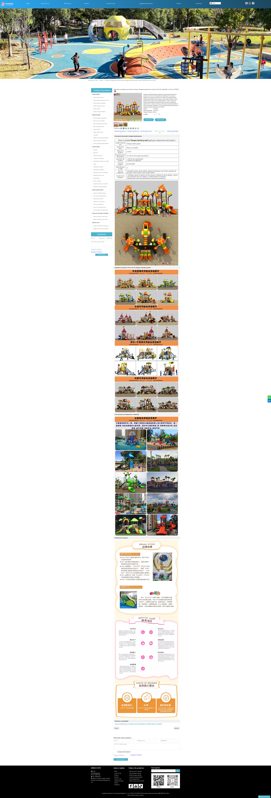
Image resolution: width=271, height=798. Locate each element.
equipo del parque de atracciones (100, 219)
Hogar (115, 771)
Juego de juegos (96, 146)
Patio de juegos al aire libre (135, 773)
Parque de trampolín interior (99, 193)
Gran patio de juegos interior (99, 196)
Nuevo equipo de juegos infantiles (101, 143)
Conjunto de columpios (98, 158)
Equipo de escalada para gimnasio (100, 137)
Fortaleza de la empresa (160, 131)
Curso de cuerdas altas (98, 204)
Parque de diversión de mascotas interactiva (102, 225)
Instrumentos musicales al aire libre (101, 161)
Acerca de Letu (117, 773)
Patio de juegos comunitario (99, 103)
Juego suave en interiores (99, 201)
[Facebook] (253, 3)
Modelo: (145, 108)
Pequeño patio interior (98, 198)
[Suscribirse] (177, 770)
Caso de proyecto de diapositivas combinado (146, 131)
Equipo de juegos (96, 114)
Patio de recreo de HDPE (99, 120)
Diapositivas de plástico (98, 169)
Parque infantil (95, 94)
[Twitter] (246, 3)
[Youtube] (136, 786)
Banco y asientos (97, 181)
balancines (95, 152)
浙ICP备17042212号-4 (164, 793)
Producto (116, 775)
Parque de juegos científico (99, 111)
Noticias (116, 782)
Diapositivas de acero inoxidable (100, 172)
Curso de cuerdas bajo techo (99, 207)
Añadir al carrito (160, 119)
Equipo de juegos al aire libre (99, 140)
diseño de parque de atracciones (100, 216)
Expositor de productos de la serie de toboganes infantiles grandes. (133, 131)
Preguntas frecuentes (119, 781)
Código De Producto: (148, 112)
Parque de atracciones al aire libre (100, 213)
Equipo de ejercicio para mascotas (100, 228)
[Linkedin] (250, 3)
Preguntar (149, 119)
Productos (116, 777)
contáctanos (117, 784)
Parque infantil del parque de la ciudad (101, 100)
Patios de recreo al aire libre (135, 771)
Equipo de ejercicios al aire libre (100, 183)
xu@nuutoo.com (96, 773)
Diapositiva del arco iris (98, 175)
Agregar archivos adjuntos (124, 751)
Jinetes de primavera (97, 155)
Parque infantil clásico (98, 132)
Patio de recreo (95, 222)
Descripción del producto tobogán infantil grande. (120, 131)
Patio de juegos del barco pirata (100, 123)
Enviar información (102, 254)
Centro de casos (117, 779)
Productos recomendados (172, 131)
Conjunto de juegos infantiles (135, 777)
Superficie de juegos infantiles (100, 186)
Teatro (94, 164)
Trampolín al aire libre (98, 166)
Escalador (95, 135)
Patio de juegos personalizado (100, 118)
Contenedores (96, 178)
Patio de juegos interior (97, 189)
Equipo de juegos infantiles (135, 775)
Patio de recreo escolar (98, 97)
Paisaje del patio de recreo (99, 106)
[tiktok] (141, 786)
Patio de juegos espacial (98, 126)
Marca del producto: (147, 110)
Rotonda (95, 150)
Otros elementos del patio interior (100, 210)
